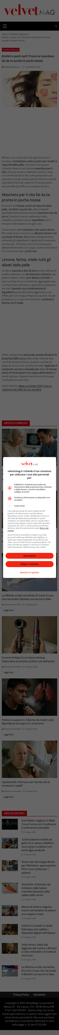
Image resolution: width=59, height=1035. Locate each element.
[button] (30, 506)
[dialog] (29, 517)
